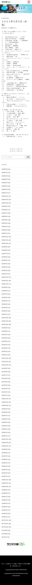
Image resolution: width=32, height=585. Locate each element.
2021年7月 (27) (6, 375)
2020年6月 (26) (6, 419)
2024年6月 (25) (6, 257)
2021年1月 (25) (6, 395)
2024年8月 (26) (6, 250)
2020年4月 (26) (6, 425)
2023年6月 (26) (6, 297)
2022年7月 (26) (6, 334)
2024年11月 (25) (6, 240)
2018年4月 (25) (6, 506)
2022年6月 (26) (6, 338)
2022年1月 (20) (6, 355)
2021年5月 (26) (6, 382)
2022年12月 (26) (6, 317)
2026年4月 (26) (6, 182)
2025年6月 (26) (6, 216)
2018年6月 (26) (6, 500)
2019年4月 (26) (6, 466)
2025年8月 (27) (6, 209)
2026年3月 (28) (6, 186)
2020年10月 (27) (6, 405)
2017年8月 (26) (6, 533)
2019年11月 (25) (6, 442)
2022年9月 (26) (6, 328)
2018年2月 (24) (6, 513)
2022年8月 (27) (6, 331)
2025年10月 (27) (6, 203)
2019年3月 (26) (6, 469)
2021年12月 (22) (6, 358)
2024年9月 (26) (6, 247)
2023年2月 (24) (6, 311)
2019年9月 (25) (6, 449)
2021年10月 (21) (6, 365)
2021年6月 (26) (6, 378)
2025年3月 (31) (6, 226)
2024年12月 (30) (6, 236)
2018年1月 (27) (6, 517)
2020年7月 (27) (6, 415)
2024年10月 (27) (6, 243)
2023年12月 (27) (6, 277)
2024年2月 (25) (6, 270)
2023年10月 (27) (6, 284)
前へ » (19, 150)
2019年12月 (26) (6, 439)
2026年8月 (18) (6, 169)
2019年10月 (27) (6, 446)
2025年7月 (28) (6, 213)
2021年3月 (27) (6, 388)
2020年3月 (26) (6, 429)
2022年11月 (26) (6, 321)
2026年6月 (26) (6, 176)
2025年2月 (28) (6, 230)
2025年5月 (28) (6, 220)
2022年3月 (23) (6, 348)
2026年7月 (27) (6, 172)
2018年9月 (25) (6, 490)
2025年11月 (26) (6, 199)
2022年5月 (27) (6, 341)
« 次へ (12, 150)
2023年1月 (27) (6, 314)
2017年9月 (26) (6, 530)
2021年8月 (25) (6, 371)
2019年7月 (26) (6, 456)
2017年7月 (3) (6, 537)
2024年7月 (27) (6, 253)
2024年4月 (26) (6, 263)
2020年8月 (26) (6, 412)
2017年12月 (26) (6, 520)
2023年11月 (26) (6, 280)
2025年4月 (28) (6, 223)
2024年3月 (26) (6, 267)
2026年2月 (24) (6, 189)
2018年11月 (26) (6, 483)
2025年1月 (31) (6, 233)
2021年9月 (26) (6, 368)
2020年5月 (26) (6, 422)
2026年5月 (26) (6, 179)
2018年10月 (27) (6, 486)
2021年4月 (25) (6, 385)
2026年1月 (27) (6, 193)
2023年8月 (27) (6, 290)
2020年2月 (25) (6, 432)
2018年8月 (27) (6, 493)
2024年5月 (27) (6, 260)
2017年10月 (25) (6, 527)
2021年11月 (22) (6, 361)
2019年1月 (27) (6, 476)
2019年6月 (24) (6, 459)
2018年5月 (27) (6, 503)
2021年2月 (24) (6, 392)
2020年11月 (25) (6, 402)
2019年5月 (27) (6, 463)
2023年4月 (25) (6, 304)
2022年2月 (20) (6, 351)
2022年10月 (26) (6, 324)
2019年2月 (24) (6, 473)
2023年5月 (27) (6, 301)
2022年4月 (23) (6, 344)
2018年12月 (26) (6, 479)
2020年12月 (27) (6, 398)
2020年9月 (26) (6, 409)
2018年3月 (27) (6, 510)
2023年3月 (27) (6, 307)
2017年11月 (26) (6, 523)
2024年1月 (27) (6, 274)
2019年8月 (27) (6, 452)
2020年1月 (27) (6, 436)
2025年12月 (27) (6, 196)
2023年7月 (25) (6, 294)
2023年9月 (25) (6, 287)
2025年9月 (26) (6, 206)
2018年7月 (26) (6, 496)
